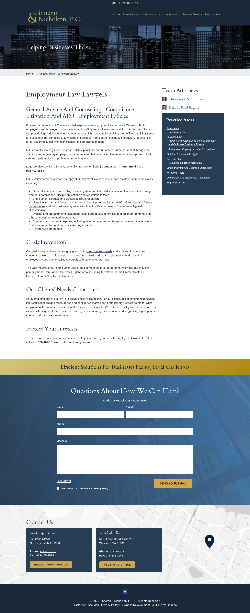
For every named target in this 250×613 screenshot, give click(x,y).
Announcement (168, 14)
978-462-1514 (129, 2)
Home (116, 14)
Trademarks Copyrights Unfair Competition (192, 149)
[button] (247, 592)
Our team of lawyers (38, 150)
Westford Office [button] (117, 565)
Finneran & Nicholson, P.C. (116, 600)
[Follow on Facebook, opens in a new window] (125, 592)
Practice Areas (191, 14)
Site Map (93, 604)
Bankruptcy (173, 128)
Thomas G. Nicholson (186, 99)
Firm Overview (131, 14)
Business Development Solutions (141, 604)
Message (62, 441)
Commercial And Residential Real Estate (188, 177)
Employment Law (176, 182)
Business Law (174, 137)
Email (130, 407)
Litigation (38, 202)
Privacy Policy (110, 604)
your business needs (99, 251)
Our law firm (33, 179)
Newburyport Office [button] (51, 564)
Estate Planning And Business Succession (189, 167)
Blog (207, 14)
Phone (61, 424)
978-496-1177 (118, 551)
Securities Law (174, 159)
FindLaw (172, 604)
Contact (217, 14)
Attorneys (147, 14)
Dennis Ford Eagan (184, 107)
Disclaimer (64, 481)
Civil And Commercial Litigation (183, 154)
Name (60, 407)
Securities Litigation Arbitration (185, 163)
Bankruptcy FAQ (177, 132)
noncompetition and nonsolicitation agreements (63, 225)
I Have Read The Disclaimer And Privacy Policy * (85, 488)
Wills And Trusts (175, 172)
